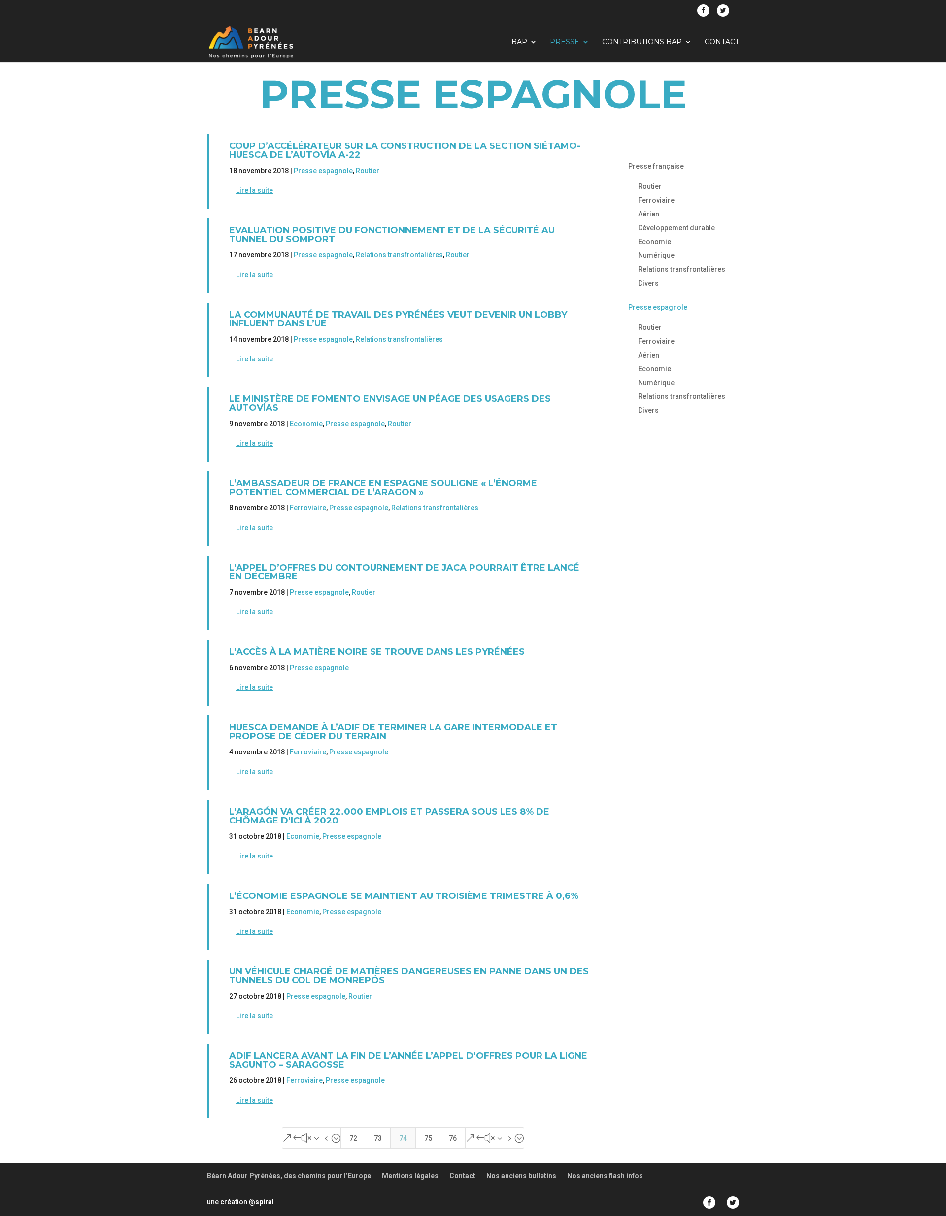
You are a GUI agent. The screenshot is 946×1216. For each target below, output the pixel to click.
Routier (367, 171)
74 (403, 1138)
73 (378, 1138)
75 (428, 1138)
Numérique (656, 255)
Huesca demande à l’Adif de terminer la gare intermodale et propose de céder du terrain (393, 732)
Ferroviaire (308, 508)
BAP (519, 42)
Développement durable (676, 228)
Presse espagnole (323, 171)
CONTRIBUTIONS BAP (642, 42)
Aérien (648, 214)
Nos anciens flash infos (605, 1176)
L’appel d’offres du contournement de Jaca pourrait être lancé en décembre (404, 572)
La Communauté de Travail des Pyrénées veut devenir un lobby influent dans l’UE (398, 319)
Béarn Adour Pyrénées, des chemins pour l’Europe (289, 1176)
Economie (306, 424)
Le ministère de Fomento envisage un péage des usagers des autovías (390, 403)
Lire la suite (254, 190)
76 (453, 1138)
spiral (261, 1202)
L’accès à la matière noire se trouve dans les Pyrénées (377, 651)
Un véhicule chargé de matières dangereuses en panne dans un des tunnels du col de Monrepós (409, 976)
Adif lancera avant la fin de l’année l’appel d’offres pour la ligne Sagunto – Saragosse (408, 1060)
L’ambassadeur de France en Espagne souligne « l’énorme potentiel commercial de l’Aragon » (383, 488)
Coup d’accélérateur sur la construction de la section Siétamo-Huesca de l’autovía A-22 (404, 150)
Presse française (656, 166)
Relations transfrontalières (399, 255)
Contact (722, 42)
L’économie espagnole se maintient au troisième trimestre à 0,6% (403, 896)
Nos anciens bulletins (521, 1176)
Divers (648, 283)
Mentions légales (410, 1176)
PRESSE (564, 42)
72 (353, 1138)
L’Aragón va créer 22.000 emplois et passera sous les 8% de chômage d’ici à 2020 (389, 816)
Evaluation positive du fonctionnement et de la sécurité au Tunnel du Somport (392, 235)
